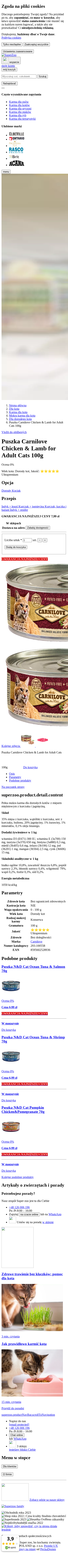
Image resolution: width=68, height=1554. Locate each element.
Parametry (15, 777)
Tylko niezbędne (12, 44)
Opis (12, 773)
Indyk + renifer (19, 509)
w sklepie (48, 1222)
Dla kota (14, 408)
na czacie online (29, 1214)
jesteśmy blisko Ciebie (22, 1449)
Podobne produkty (20, 780)
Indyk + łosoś (10, 506)
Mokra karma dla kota (22, 415)
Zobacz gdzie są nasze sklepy (47, 1499)
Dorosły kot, (23, 471)
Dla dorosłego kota (20, 419)
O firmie (7, 1474)
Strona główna (17, 405)
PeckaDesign (48, 1549)
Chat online (17, 1435)
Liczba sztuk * (14, 540)
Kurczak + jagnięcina (32, 506)
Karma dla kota (18, 412)
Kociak (16, 490)
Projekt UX (51, 1545)
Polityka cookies (11, 37)
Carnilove (36, 941)
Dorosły (7, 490)
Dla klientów (9, 1466)
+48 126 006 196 (19, 1207)
